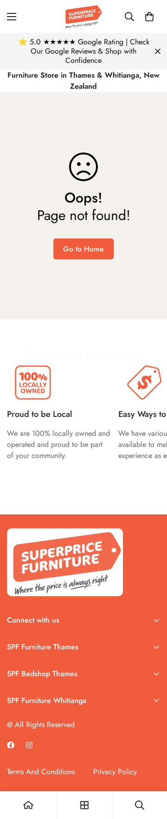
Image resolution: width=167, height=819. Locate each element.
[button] (149, 16)
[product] (28, 805)
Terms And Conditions (41, 771)
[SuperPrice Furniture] (83, 16)
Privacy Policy (115, 771)
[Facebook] (10, 745)
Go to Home (83, 249)
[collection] (84, 805)
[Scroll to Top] (150, 770)
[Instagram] (29, 745)
